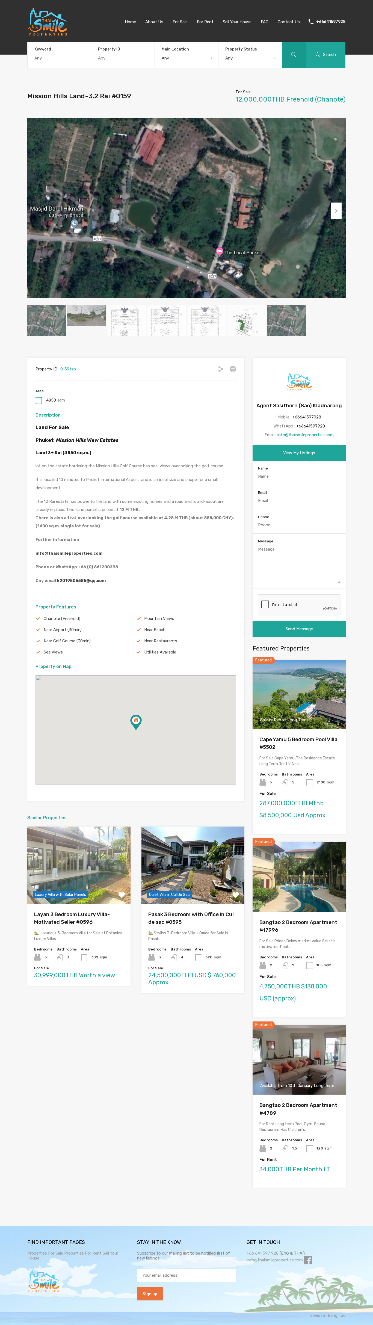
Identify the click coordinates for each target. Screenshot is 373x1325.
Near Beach (154, 629)
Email (262, 493)
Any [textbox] (165, 58)
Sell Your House (237, 21)
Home (130, 21)
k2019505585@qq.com (81, 580)
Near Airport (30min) (63, 629)
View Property (78, 888)
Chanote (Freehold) (62, 618)
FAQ (264, 21)
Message (265, 541)
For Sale (180, 21)
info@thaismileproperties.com (68, 553)
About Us (154, 21)
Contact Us (289, 21)
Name (263, 468)
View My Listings (299, 452)
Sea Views (53, 652)
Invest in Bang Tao (328, 1315)
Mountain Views (159, 618)
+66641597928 (331, 22)
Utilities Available (160, 652)
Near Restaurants (160, 640)
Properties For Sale (45, 1253)
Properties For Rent (83, 1253)
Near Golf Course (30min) (67, 640)
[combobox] (186, 58)
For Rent (205, 21)
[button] (136, 722)
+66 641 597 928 (263, 1253)
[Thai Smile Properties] (47, 34)
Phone (263, 517)
